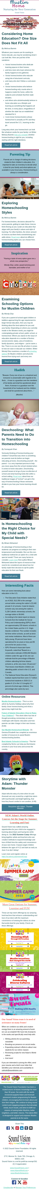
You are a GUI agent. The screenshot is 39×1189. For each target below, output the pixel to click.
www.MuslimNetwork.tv (19, 1173)
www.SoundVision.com (19, 1168)
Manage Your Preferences (26, 1187)
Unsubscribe (8, 1187)
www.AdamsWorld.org (19, 1170)
